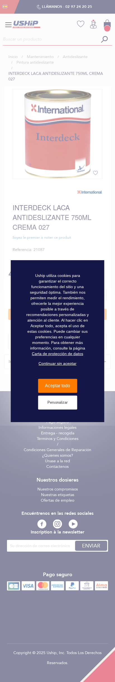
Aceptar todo (57, 385)
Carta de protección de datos (57, 353)
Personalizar (57, 402)
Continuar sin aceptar (57, 363)
